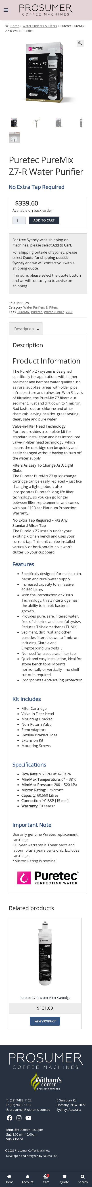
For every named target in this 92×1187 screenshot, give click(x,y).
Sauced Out (50, 1156)
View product (45, 1021)
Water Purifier (54, 312)
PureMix (23, 312)
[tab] (26, 328)
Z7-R (69, 312)
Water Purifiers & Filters (40, 26)
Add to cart (44, 220)
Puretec (36, 312)
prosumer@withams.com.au (30, 1109)
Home (14, 26)
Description (24, 328)
